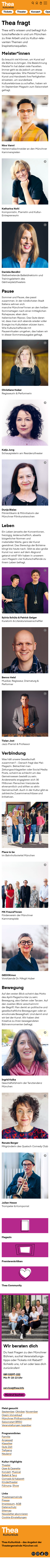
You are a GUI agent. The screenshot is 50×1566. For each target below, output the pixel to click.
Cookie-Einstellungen (14, 1517)
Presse (6, 1500)
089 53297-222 (11, 1374)
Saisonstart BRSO (12, 1421)
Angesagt (7, 1440)
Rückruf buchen (14, 1394)
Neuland (6, 1453)
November (32, 1411)
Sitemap (6, 1510)
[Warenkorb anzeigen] (41, 5)
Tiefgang (7, 1450)
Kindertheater (10, 1482)
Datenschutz (9, 1507)
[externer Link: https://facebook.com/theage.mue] (42, 1553)
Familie (6, 1436)
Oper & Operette (11, 1468)
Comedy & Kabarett (13, 1478)
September (8, 1411)
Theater (21, 11)
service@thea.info (13, 1388)
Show (15, 1485)
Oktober (20, 1411)
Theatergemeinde (12, 1497)
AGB (18, 1503)
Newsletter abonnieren (15, 1513)
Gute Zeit (7, 1446)
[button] (33, 5)
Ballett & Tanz (9, 1475)
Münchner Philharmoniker (17, 1418)
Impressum (8, 1503)
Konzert (35, 11)
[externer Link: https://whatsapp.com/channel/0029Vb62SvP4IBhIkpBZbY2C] (46, 1553)
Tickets (7, 11)
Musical (16, 1471)
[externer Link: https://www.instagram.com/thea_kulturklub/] (38, 1553)
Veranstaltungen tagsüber (16, 1425)
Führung (6, 1485)
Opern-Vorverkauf (12, 1415)
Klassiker (7, 1443)
